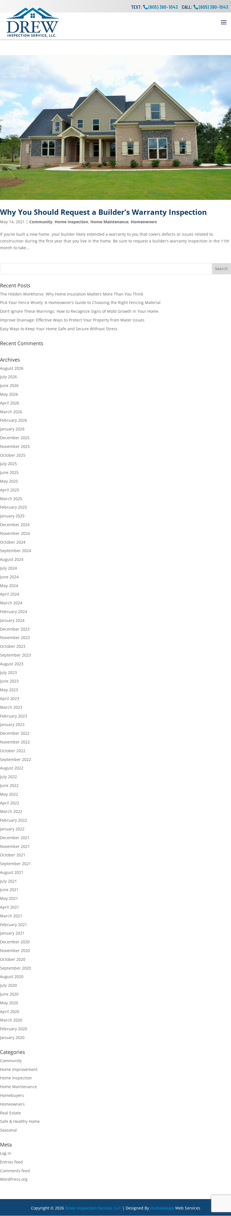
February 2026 (13, 420)
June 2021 (9, 889)
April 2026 (9, 403)
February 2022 (13, 820)
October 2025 (12, 455)
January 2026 (12, 429)
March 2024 (11, 602)
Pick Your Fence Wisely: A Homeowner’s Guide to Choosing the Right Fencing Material (80, 302)
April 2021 (9, 907)
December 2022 (15, 733)
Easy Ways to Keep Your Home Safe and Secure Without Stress (58, 328)
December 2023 (15, 629)
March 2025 (11, 498)
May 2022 (9, 794)
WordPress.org (14, 1179)
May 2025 (9, 481)
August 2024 (11, 559)
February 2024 (13, 611)
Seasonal (8, 1130)
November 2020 (15, 950)
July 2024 (8, 568)
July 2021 (8, 881)
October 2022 (12, 750)
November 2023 (15, 637)
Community (40, 221)
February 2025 (13, 507)
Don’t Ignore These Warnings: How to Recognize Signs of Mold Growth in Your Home (79, 311)
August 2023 (11, 663)
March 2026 (11, 411)
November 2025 (15, 446)
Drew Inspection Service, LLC (93, 1208)
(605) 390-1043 (213, 7)
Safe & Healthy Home (20, 1121)
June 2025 (9, 472)
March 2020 (11, 1020)
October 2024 (12, 542)
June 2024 (9, 576)
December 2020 (15, 941)
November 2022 (15, 742)
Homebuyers (12, 1095)
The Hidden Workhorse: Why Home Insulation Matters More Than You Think (71, 294)
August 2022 (11, 768)
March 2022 (11, 811)
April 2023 (9, 698)
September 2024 (15, 550)
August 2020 (11, 976)
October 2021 (12, 855)
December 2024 (15, 524)
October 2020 (12, 959)
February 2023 (13, 716)
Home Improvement (18, 1069)
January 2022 (12, 829)
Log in (5, 1153)
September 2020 (15, 968)
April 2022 (9, 803)
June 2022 (9, 785)
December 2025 (15, 437)
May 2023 (9, 689)
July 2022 (8, 776)
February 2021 (13, 924)
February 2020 (13, 1028)
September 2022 (15, 759)
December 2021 (15, 837)
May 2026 (9, 394)
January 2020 (12, 1037)
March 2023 (11, 707)
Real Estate (10, 1113)
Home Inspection (71, 221)
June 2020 (9, 994)
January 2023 (12, 724)
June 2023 (9, 681)
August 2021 (11, 872)
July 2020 (8, 985)
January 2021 (12, 933)
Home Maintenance (109, 221)
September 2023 (15, 655)
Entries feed (11, 1162)
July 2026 (8, 376)
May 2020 (9, 1002)
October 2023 (12, 646)
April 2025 (9, 490)
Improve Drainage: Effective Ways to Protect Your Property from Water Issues (72, 320)
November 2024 (15, 533)
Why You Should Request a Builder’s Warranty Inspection (103, 212)
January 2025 (12, 516)
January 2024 (12, 620)
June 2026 (9, 385)
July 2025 (8, 463)
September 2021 (15, 863)
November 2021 (15, 846)
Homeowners (144, 221)
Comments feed (15, 1170)
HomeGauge (162, 1208)
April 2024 (9, 594)
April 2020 (9, 1011)
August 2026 (11, 368)
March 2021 (11, 915)
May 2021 (9, 898)
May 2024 (9, 585)
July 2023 (8, 672)
